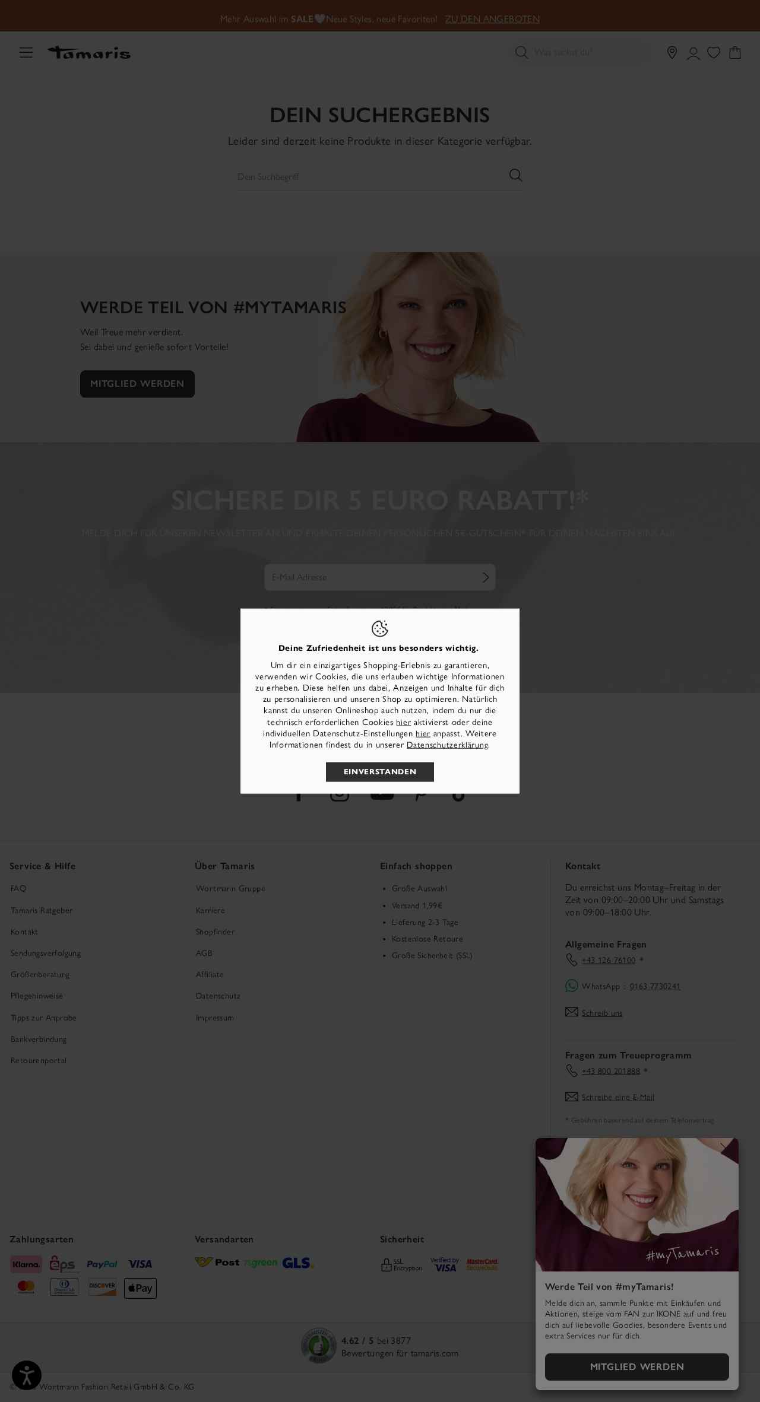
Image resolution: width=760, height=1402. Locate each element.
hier (403, 722)
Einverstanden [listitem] (380, 772)
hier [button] (423, 733)
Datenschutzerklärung (447, 745)
